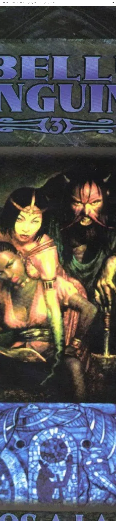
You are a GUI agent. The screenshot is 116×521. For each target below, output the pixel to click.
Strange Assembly (12, 3)
